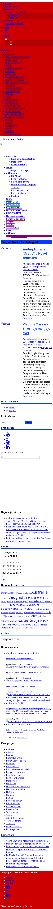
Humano (9, 120)
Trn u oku (26, 624)
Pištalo (10, 616)
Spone (8, 97)
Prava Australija (13, 63)
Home (13, 5)
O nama (16, 11)
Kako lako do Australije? (17, 57)
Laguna (35, 605)
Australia (12, 592)
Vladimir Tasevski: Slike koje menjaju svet (36, 328)
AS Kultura (10, 71)
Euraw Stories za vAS (15, 108)
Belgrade (4, 598)
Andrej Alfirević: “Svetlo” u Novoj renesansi (35, 253)
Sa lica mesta (11, 125)
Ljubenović (7, 608)
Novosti (19, 612)
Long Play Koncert (15, 77)
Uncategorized (13, 829)
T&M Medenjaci (13, 134)
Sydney (44, 620)
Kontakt (14, 22)
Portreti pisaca (13, 91)
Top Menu (5, 49)
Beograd (15, 597)
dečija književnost (13, 602)
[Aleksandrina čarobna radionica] (22, 653)
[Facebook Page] (7, 439)
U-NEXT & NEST (13, 111)
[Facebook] (6, 31)
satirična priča (7, 621)
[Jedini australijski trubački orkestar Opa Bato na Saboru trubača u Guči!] (29, 724)
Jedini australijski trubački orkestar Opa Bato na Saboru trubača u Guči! (28, 539)
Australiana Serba (31, 263)
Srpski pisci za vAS (15, 80)
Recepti (21, 616)
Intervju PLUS (11, 100)
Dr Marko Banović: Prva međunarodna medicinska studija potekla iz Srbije (24, 856)
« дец (3, 579)
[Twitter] (8, 443)
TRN (3, 624)
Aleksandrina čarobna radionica (21, 518)
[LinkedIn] (7, 36)
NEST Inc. (4, 612)
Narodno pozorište (14, 114)
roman (27, 616)
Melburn (29, 609)
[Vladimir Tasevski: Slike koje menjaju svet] (5, 323)
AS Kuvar (9, 131)
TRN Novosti (13, 624)
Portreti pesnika (14, 88)
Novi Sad (11, 613)
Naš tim (14, 17)
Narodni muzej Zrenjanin (18, 83)
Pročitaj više (29, 318)
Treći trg (10, 85)
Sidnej (25, 620)
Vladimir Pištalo (29, 628)
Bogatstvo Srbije (14, 68)
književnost (15, 604)
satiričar (42, 616)
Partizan (27, 613)
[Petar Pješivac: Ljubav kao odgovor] (24, 680)
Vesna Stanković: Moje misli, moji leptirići (26, 840)
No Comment (27, 692)
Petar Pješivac (35, 612)
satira (33, 616)
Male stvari (11, 60)
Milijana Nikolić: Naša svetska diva (22, 866)
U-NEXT (34, 625)
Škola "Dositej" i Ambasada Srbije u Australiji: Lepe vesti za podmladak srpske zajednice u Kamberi (27, 849)
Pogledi (9, 94)
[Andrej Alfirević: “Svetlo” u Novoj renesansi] (6, 248)
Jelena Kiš (39, 601)
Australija (9, 54)
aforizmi (4, 593)
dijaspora (24, 601)
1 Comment (27, 664)
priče (16, 616)
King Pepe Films (12, 105)
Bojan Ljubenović (34, 598)
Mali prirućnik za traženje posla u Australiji (26, 843)
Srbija (8, 65)
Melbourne (18, 609)
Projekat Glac (11, 103)
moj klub (39, 609)
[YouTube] (7, 27)
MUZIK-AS (11, 74)
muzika (46, 609)
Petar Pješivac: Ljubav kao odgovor (23, 523)
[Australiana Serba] (13, 139)
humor (31, 602)
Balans (8, 128)
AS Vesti (9, 123)
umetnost (19, 628)
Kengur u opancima (14, 117)
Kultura (26, 605)
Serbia (18, 621)
